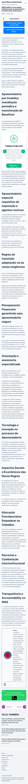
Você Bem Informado (12, 2)
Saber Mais (12, 165)
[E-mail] (5, 685)
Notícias (4, 770)
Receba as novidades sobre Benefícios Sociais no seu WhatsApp (14, 695)
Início (3, 753)
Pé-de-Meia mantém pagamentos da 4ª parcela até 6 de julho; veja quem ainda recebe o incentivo (14, 730)
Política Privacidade (7, 755)
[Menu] (25, 3)
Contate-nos (5, 759)
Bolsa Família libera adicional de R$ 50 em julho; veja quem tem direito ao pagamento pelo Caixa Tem (13, 720)
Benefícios (5, 766)
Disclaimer (5, 761)
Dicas (3, 768)
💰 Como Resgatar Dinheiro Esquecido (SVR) (14, 24)
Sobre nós (5, 757)
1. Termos (4, 763)
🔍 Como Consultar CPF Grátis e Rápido (14, 30)
